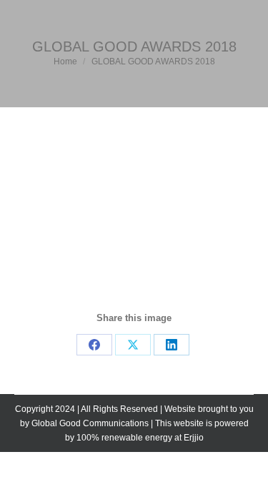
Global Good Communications (90, 423)
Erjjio (194, 438)
